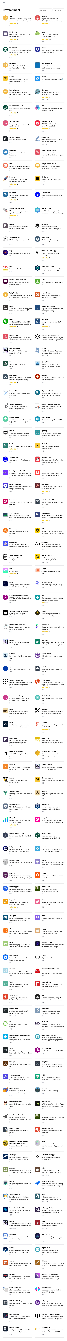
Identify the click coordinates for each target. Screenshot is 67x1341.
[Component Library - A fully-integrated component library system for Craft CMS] (6, 699)
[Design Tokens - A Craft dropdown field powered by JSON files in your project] (6, 420)
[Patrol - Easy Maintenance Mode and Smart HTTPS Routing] (6, 227)
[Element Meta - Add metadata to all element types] (6, 862)
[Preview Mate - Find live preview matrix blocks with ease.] (6, 394)
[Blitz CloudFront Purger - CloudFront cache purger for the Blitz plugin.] (38, 503)
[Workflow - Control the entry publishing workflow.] (6, 197)
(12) (48, 39)
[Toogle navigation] (4, 2)
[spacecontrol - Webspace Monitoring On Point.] (6, 669)
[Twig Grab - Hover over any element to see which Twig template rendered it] (38, 1065)
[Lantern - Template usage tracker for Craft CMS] (38, 794)
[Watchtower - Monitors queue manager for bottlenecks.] (6, 532)
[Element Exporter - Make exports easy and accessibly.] (38, 780)
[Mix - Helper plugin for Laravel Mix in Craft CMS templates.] (38, 109)
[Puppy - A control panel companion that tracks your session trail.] (38, 932)
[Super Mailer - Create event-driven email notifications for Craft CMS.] (38, 1251)
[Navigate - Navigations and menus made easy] (38, 180)
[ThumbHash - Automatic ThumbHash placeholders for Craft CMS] (38, 890)
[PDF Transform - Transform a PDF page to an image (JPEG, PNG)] (6, 352)
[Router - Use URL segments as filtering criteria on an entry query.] (38, 614)
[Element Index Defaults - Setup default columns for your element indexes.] (6, 283)
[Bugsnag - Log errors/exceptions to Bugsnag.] (6, 153)
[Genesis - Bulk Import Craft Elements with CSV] (6, 657)
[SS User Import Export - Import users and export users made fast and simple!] (6, 628)
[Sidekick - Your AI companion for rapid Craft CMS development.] (38, 378)
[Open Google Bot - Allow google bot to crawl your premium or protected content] (6, 1291)
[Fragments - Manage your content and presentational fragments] (6, 741)
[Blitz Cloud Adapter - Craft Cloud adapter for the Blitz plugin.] (38, 670)
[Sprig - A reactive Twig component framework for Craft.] (38, 36)
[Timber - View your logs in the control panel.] (6, 365)
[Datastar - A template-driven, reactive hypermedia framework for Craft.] (6, 181)
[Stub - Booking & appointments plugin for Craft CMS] (38, 903)
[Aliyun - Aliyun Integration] (38, 957)
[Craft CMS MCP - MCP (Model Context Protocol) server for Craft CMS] (38, 126)
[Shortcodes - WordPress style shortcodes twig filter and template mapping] (6, 380)
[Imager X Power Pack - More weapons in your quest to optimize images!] (6, 213)
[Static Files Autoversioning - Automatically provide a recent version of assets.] (38, 407)
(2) (16, 55)
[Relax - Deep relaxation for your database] (6, 268)
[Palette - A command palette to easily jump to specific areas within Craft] (6, 309)
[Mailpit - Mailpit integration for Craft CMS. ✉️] (6, 1184)
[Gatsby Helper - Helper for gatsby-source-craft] (38, 656)
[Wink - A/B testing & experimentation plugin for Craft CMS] (6, 985)
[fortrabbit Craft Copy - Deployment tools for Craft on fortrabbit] (38, 255)
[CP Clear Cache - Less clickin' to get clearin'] (6, 139)
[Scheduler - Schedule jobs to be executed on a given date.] (6, 503)
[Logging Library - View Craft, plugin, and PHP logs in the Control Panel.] (6, 808)
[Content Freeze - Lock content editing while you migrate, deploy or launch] (38, 768)
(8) (16, 23)
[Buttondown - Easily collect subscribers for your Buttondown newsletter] (6, 958)
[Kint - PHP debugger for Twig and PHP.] (38, 282)
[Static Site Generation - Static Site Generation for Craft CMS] (38, 699)
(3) (16, 184)
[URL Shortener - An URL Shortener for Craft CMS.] (38, 1050)
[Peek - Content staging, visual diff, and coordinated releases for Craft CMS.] (6, 945)
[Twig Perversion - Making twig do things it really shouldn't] (6, 240)
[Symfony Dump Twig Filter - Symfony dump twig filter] (6, 613)
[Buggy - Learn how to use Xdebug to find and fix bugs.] (38, 876)
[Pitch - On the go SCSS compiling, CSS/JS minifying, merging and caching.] (6, 324)
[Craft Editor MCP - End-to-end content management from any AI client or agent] (38, 945)
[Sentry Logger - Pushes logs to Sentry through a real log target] (6, 126)
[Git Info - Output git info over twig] (38, 1090)
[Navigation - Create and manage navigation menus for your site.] (6, 36)
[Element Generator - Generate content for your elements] (6, 1025)
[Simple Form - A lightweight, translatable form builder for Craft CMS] (6, 1012)
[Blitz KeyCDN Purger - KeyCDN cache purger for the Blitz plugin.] (6, 1304)
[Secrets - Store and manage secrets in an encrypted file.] (6, 781)
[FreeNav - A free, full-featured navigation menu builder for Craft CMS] (6, 768)
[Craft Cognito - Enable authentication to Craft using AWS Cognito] (38, 1291)
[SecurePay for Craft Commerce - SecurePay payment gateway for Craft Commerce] (6, 1211)
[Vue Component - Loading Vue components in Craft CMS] (6, 794)
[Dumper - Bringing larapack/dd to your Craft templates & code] (6, 80)
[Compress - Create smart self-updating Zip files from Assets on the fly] (38, 474)
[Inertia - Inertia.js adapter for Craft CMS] (38, 918)
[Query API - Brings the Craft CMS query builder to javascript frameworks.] (38, 365)
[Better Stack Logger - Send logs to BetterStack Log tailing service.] (38, 1158)
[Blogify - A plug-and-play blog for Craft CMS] (38, 572)
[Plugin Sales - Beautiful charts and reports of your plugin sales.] (6, 822)
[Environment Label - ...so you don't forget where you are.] (6, 110)
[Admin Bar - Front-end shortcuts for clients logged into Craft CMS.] (38, 140)
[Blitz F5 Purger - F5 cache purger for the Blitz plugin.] (6, 1131)
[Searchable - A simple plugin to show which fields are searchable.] (38, 489)
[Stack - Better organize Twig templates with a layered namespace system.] (38, 998)
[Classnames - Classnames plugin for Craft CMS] (38, 419)
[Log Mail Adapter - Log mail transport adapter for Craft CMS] (38, 1131)
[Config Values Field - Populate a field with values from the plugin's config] (38, 309)
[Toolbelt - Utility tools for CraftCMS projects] (6, 447)
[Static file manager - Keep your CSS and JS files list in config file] (6, 558)
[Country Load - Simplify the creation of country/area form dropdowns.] (6, 1091)
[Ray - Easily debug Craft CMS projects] (6, 253)
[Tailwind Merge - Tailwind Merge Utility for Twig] (38, 584)
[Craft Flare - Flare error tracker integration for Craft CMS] (38, 629)
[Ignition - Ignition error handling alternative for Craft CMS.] (38, 727)
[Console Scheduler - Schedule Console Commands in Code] (6, 1105)
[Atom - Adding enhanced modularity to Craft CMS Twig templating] (6, 585)
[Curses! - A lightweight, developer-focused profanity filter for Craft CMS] (6, 1264)
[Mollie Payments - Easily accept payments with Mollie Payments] (38, 447)
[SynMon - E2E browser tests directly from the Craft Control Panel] (6, 1277)
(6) (48, 23)
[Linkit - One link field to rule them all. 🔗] (38, 79)
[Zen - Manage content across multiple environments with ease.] (38, 600)
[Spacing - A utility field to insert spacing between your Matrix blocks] (38, 434)
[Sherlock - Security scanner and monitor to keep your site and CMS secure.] (38, 94)
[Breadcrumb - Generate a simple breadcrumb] (38, 195)
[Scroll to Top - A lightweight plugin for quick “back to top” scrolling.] (6, 998)
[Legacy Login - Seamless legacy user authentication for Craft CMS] (38, 837)
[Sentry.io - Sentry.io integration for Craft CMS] (38, 324)
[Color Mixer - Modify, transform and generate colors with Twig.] (38, 240)
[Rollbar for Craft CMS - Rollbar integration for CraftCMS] (6, 835)
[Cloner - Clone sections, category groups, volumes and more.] (38, 51)
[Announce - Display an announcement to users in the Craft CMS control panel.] (6, 545)
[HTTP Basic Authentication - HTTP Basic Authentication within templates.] (6, 599)
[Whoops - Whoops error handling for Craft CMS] (6, 1065)
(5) (16, 39)
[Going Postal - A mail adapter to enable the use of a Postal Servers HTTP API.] (38, 1330)
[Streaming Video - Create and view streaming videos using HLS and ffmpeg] (6, 487)
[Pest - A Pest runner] (6, 572)
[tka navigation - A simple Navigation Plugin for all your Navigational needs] (6, 1078)
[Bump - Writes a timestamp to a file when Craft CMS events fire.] (38, 1118)
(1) (48, 97)
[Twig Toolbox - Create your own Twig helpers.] (6, 460)
